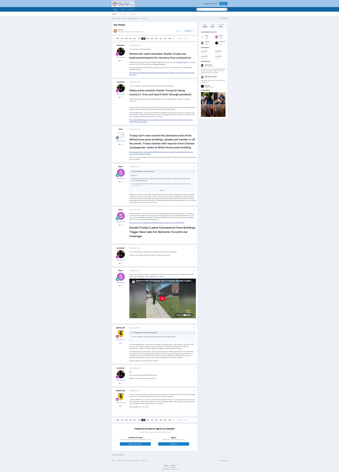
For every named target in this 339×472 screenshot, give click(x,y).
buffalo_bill (120, 328)
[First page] (114, 38)
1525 (156, 38)
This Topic (218, 9)
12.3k (121, 182)
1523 (147, 38)
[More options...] (194, 45)
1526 (161, 38)
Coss (120, 129)
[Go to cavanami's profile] (121, 52)
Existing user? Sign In (210, 3)
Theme (166, 465)
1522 (143, 38)
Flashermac (208, 41)
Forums (114, 14)
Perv (121, 30)
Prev (117, 38)
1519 (130, 38)
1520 (134, 38)
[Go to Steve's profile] (121, 173)
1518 (126, 38)
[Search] (225, 9)
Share (179, 31)
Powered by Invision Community (169, 469)
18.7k (121, 60)
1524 (152, 38)
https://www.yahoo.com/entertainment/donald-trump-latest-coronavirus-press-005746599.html (156, 222)
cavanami (120, 45)
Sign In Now (173, 444)
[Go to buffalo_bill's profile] (121, 334)
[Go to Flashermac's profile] (202, 42)
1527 (165, 38)
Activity (123, 9)
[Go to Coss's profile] (121, 135)
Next (169, 38)
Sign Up (223, 3)
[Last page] (174, 38)
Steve (120, 166)
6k (121, 343)
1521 (139, 38)
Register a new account (135, 444)
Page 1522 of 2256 (182, 38)
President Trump (182, 62)
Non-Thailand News (137, 32)
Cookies (173, 465)
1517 (122, 38)
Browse (115, 9)
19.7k (121, 144)
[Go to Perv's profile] (115, 31)
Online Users (123, 14)
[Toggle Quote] (132, 171)
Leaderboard (133, 14)
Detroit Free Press (159, 64)
